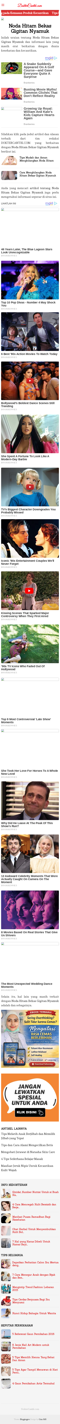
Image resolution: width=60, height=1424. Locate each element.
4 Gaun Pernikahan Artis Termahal (33, 1383)
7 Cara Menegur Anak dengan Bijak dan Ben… (33, 1276)
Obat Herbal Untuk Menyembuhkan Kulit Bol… (34, 1231)
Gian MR (42, 1419)
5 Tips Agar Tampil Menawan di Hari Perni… (35, 1371)
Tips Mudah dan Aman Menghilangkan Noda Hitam (37, 159)
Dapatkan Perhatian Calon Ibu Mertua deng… (35, 1264)
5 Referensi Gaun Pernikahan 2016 (33, 1334)
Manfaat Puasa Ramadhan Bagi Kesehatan (31, 1218)
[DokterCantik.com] (30, 4)
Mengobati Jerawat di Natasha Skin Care (28, 1152)
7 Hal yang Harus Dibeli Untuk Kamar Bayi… (31, 1243)
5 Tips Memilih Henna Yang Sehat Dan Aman (33, 1359)
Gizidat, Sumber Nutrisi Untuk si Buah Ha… (35, 1194)
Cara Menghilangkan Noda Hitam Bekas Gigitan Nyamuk (38, 174)
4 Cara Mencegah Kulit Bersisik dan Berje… (34, 1206)
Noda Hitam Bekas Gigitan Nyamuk (35, 147)
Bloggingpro (25, 1419)
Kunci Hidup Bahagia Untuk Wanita (34, 1313)
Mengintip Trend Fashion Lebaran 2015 (33, 1289)
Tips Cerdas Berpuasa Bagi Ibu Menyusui (31, 1301)
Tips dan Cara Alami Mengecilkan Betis (27, 1145)
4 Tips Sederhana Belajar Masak (22, 1159)
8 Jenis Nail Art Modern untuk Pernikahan (30, 1346)
